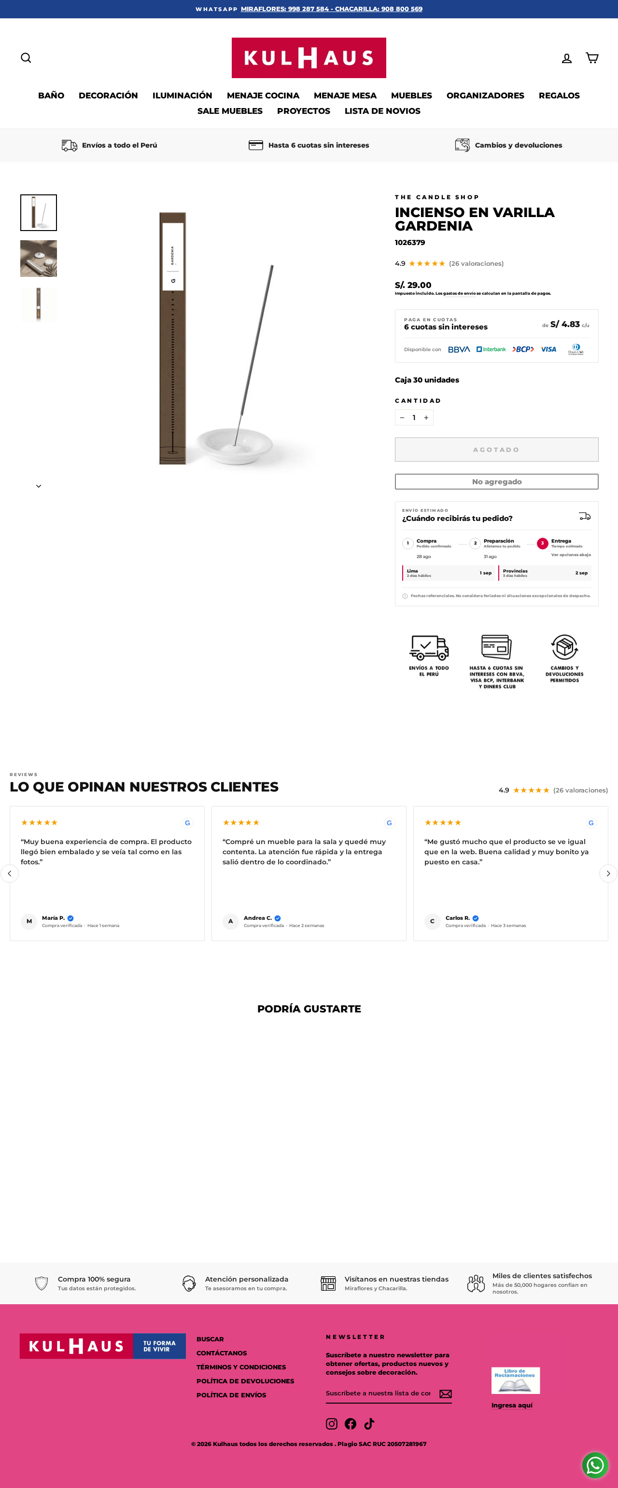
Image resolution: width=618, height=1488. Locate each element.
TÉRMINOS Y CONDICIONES (241, 1367)
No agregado (497, 481)
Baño (51, 95)
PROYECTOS (303, 111)
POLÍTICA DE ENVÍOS (231, 1395)
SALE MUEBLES (230, 111)
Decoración (108, 95)
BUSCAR (210, 1339)
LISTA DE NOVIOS (383, 111)
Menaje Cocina (263, 95)
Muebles (411, 95)
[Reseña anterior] (9, 873)
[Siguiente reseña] (608, 873)
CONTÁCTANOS (222, 1353)
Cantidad (418, 400)
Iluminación (182, 95)
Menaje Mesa (345, 95)
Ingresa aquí (512, 1405)
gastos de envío (459, 293)
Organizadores (485, 95)
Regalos (559, 95)
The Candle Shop (437, 197)
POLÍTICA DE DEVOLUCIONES (245, 1381)
